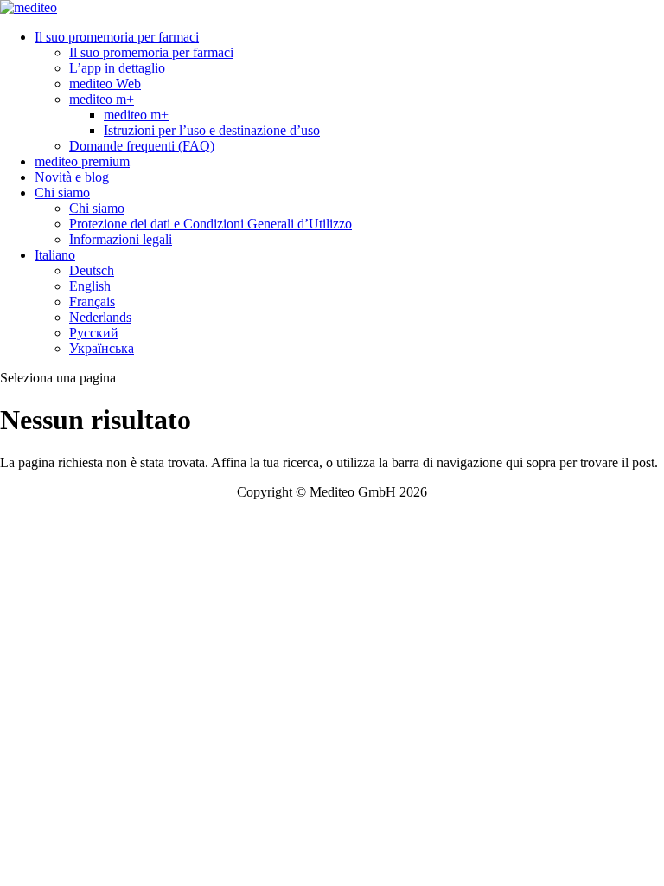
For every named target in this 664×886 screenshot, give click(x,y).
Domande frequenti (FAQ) (141, 145)
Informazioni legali (120, 239)
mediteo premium (82, 161)
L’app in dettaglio (117, 68)
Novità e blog (72, 177)
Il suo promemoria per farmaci (117, 36)
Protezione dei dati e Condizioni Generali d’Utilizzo (210, 223)
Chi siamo (62, 192)
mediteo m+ (101, 99)
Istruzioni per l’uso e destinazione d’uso (212, 130)
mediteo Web (105, 83)
